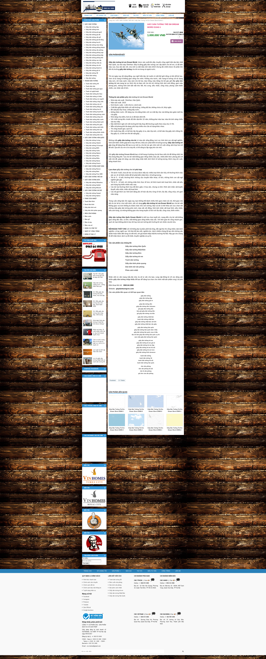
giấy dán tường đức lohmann (145, 306)
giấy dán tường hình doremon (145, 352)
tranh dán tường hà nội (145, 360)
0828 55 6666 (98, 636)
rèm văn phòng (146, 366)
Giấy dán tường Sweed (93, 193)
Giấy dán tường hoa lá (93, 42)
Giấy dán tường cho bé (93, 65)
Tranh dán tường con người (95, 99)
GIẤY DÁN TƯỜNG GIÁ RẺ (93, 190)
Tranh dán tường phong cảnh (95, 114)
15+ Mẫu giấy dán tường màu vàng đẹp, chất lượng (98, 312)
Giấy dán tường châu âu (93, 63)
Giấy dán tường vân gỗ (93, 37)
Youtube (85, 604)
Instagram (86, 599)
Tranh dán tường (132, 260)
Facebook (113, 380)
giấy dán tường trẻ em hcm (146, 350)
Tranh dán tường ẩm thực (94, 94)
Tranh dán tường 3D (92, 83)
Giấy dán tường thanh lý (94, 68)
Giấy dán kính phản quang (135, 263)
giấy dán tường (146, 296)
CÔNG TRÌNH (160, 15)
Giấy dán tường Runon (93, 169)
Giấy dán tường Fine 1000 (94, 174)
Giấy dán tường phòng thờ (94, 57)
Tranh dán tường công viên (94, 101)
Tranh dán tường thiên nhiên (95, 132)
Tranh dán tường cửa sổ (93, 104)
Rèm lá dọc (88, 222)
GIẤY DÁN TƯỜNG (91, 24)
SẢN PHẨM (114, 15)
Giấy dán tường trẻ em (134, 256)
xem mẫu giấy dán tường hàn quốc (145, 337)
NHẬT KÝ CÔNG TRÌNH (92, 231)
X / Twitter (122, 380)
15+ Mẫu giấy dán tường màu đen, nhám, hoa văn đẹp (99, 293)
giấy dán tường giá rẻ (146, 300)
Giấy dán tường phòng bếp (94, 55)
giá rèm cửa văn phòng (145, 373)
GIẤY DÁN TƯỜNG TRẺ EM (125, 20)
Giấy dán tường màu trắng (94, 45)
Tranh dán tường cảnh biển (94, 127)
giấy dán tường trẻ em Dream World (139, 97)
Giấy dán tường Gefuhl (93, 185)
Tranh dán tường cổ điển (94, 96)
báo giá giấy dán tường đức (146, 311)
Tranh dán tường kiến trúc (94, 135)
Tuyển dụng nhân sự (89, 590)
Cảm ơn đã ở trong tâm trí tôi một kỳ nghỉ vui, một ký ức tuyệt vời (99, 342)
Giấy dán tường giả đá (93, 34)
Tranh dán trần (90, 86)
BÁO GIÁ (126, 15)
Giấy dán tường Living (93, 140)
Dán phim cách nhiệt (115, 588)
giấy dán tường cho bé (126, 169)
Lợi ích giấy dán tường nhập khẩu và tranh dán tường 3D (99, 360)
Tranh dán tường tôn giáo (94, 124)
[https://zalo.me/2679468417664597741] (94, 254)
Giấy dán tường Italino (93, 195)
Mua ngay (178, 41)
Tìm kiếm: (85, 558)
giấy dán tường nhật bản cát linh (145, 321)
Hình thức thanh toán (89, 579)
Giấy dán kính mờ (90, 207)
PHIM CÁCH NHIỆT (91, 198)
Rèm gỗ (87, 219)
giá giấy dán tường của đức (146, 313)
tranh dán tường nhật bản (145, 319)
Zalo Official (87, 607)
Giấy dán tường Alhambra (94, 182)
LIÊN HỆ (171, 15)
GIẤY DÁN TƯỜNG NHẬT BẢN (94, 166)
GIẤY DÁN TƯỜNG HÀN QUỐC (94, 137)
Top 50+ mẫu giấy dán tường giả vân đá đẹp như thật (98, 275)
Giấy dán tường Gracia (93, 163)
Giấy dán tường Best (92, 171)
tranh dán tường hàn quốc (145, 363)
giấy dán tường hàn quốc (146, 327)
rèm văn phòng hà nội (146, 368)
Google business (88, 610)
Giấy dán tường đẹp (92, 27)
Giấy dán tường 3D (92, 73)
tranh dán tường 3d (146, 358)
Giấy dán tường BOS (92, 148)
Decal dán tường (91, 75)
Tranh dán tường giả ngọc (94, 89)
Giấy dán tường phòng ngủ (94, 52)
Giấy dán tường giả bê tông (95, 40)
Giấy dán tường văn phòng (94, 50)
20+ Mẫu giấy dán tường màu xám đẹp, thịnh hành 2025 (98, 303)
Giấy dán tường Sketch (93, 143)
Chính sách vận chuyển (90, 582)
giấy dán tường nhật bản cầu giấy (146, 324)
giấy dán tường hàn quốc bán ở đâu (145, 330)
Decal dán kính (89, 204)
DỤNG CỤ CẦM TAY (91, 228)
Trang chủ (112, 20)
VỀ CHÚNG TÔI (101, 15)
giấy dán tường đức (145, 304)
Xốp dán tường (91, 78)
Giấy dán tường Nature (93, 153)
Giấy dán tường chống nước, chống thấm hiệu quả (99, 284)
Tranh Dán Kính (90, 201)
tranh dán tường (145, 356)
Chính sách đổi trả (88, 585)
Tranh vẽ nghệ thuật (92, 91)
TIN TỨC (136, 15)
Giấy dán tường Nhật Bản (135, 250)
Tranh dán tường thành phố (95, 122)
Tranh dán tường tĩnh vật (94, 129)
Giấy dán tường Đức (133, 253)
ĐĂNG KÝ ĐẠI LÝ (90, 234)
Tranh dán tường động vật (94, 106)
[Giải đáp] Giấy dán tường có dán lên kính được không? (99, 322)
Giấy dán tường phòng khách (95, 47)
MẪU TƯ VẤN (147, 15)
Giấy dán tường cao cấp (93, 60)
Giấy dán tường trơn (92, 29)
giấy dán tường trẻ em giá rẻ (146, 343)
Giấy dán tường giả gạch (94, 32)
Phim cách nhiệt (131, 270)
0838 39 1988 (97, 639)
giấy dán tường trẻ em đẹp (145, 345)
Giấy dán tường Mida (92, 158)
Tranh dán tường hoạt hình (94, 112)
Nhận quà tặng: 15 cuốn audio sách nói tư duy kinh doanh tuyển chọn (99, 332)
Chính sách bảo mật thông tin (92, 588)
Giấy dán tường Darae (93, 161)
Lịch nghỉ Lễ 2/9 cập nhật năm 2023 (99, 350)
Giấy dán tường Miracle (93, 187)
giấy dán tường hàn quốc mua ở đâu (146, 332)
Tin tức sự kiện (90, 270)
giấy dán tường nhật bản (146, 317)
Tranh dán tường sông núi (94, 117)
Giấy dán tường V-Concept (94, 145)
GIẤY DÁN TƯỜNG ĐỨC (92, 180)
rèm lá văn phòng (145, 371)
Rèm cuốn (88, 216)
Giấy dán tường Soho (93, 150)
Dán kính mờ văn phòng (134, 267)
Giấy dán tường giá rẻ (93, 70)
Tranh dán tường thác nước (95, 119)
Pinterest (86, 602)
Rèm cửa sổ (88, 225)
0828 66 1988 (94, 641)
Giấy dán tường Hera (92, 155)
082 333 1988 (93, 643)
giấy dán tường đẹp (145, 298)
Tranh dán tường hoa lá (93, 109)
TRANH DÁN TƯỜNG (91, 81)
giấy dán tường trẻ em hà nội (145, 347)
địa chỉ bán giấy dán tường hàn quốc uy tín (146, 334)
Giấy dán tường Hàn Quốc (135, 246)
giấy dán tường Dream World (123, 154)
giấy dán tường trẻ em (146, 340)
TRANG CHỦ (88, 15)
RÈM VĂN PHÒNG (90, 213)
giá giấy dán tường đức (145, 309)
